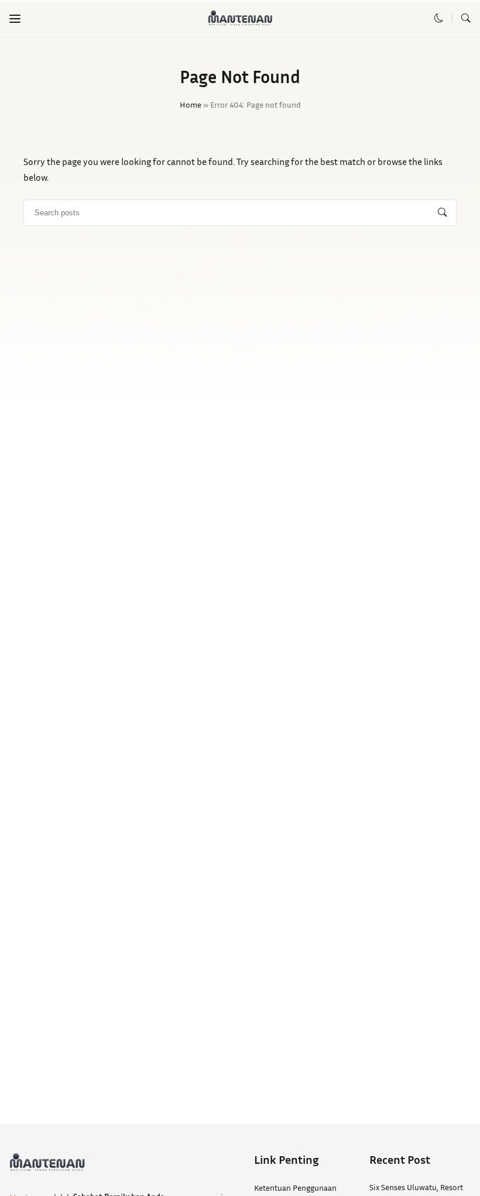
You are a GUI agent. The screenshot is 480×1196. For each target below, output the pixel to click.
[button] (14, 18)
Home (190, 104)
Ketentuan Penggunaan (295, 1187)
